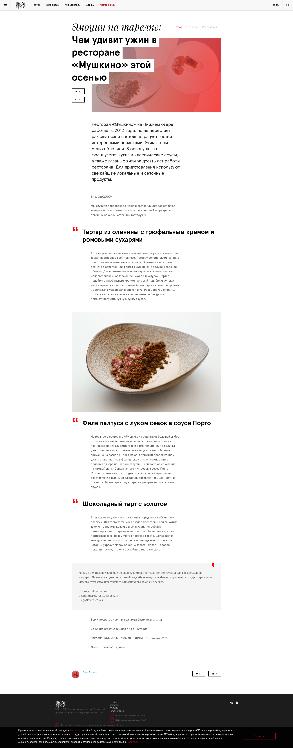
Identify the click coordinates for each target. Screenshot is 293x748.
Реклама (114, 708)
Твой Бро (20, 5)
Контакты (114, 705)
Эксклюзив (52, 5)
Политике (132, 742)
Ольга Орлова (89, 672)
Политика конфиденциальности (130, 716)
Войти (276, 5)
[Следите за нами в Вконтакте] (231, 703)
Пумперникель (107, 5)
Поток (37, 5)
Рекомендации (72, 5)
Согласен (259, 736)
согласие (75, 730)
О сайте (113, 702)
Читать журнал (117, 711)
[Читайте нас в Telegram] (237, 703)
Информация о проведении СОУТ (130, 720)
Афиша (90, 5)
